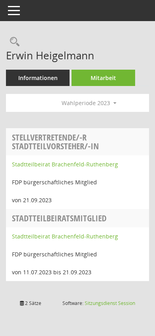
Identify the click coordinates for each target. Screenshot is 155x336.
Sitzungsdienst (110, 303)
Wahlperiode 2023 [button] (87, 103)
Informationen (38, 78)
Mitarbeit (103, 78)
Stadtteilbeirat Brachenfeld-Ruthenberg (65, 164)
